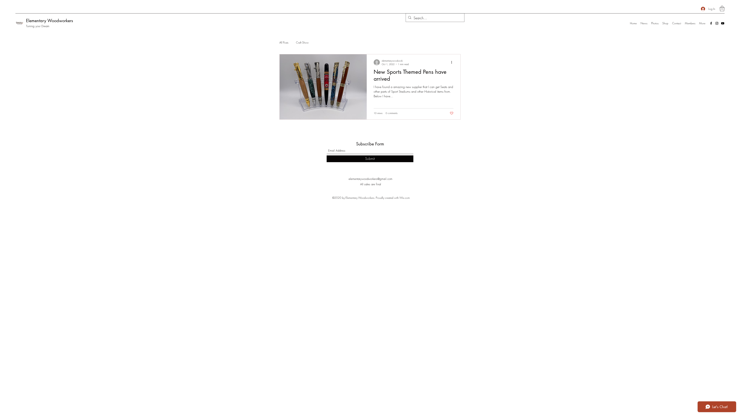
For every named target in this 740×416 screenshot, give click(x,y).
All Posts (283, 42)
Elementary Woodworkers (49, 20)
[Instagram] (717, 23)
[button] (722, 8)
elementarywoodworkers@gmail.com (370, 179)
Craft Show (302, 42)
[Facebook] (711, 23)
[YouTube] (723, 23)
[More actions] (453, 62)
